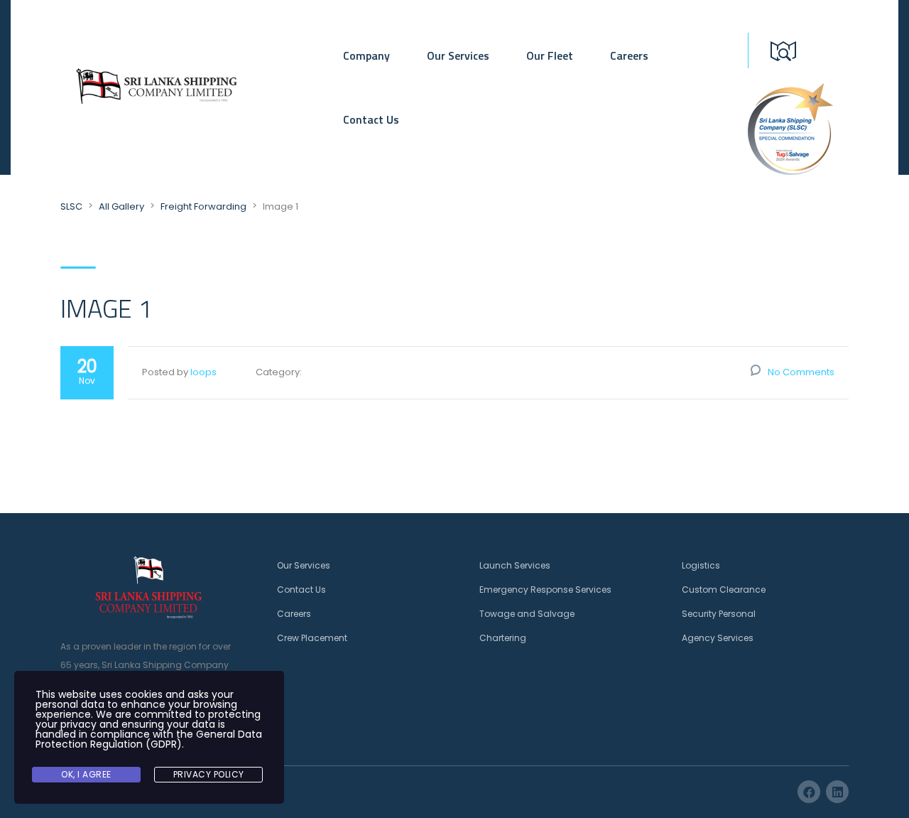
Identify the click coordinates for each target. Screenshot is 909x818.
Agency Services (717, 638)
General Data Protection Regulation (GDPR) (149, 739)
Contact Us (371, 119)
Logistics (701, 565)
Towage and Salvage (527, 614)
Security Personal (719, 614)
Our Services (458, 55)
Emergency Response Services (545, 589)
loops (203, 372)
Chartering (502, 638)
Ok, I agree (86, 774)
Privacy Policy (208, 774)
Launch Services (514, 565)
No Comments (801, 372)
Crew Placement (312, 638)
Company (366, 55)
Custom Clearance (724, 589)
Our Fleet (549, 55)
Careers (629, 55)
